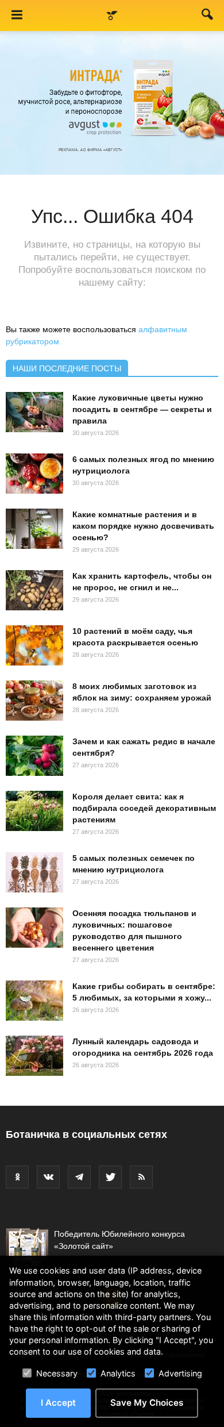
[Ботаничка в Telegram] (79, 1177)
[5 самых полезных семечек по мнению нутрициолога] (34, 872)
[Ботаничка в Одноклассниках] (17, 1177)
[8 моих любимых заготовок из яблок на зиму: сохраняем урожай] (34, 700)
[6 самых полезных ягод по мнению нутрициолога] (34, 473)
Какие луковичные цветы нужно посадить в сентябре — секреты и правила (142, 409)
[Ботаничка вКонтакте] (48, 1177)
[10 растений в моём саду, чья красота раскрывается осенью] (34, 645)
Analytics (118, 1373)
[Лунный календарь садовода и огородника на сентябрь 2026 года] (34, 1056)
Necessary (57, 1373)
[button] (208, 16)
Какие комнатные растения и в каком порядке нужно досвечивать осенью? (143, 526)
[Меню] (16, 15)
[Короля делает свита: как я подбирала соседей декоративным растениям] (34, 811)
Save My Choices (146, 1402)
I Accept (58, 1402)
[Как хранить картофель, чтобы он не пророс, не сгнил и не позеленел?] (34, 590)
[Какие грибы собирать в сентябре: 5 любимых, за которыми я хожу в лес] (34, 1000)
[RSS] (141, 1177)
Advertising (180, 1373)
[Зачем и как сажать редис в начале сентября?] (34, 756)
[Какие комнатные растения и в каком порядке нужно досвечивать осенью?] (34, 529)
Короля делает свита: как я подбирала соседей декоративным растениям (144, 808)
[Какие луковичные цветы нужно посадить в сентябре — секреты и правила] (34, 412)
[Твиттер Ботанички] (110, 1177)
